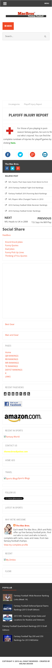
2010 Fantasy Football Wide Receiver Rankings (27, 205)
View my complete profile (16, 544)
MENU (46, 3)
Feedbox (7, 235)
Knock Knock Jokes (14, 242)
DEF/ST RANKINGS (13, 369)
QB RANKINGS (11, 355)
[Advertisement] (26, 73)
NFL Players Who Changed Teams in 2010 (25, 199)
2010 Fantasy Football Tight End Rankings (25, 187)
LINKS (8, 376)
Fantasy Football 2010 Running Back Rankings (27, 193)
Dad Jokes (10, 249)
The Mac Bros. (12, 164)
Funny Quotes (11, 245)
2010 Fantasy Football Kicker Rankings (24, 211)
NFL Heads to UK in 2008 (16, 221)
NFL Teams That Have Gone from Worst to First (28, 182)
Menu (9, 26)
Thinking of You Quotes (16, 255)
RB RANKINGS (11, 359)
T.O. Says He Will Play (41, 222)
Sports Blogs (24, 478)
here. (13, 143)
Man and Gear (12, 335)
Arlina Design (26, 663)
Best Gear (10, 324)
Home (8, 352)
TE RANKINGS (11, 366)
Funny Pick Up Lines (14, 252)
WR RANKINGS (12, 362)
